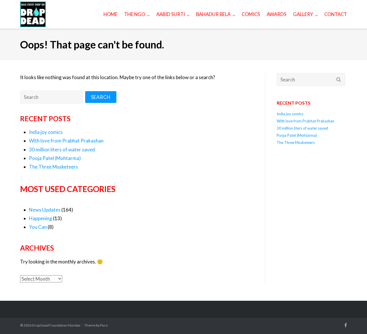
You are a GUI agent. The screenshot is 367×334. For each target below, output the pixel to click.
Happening (40, 218)
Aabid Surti (170, 14)
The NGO (134, 14)
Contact (335, 14)
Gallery (303, 14)
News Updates (44, 210)
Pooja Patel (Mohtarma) (55, 158)
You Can (38, 227)
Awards (276, 14)
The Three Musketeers (53, 167)
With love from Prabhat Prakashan (66, 141)
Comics (251, 14)
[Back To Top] (350, 318)
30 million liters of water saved (62, 150)
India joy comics (46, 132)
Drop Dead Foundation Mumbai (56, 325)
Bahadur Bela (213, 14)
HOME (111, 14)
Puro (104, 325)
